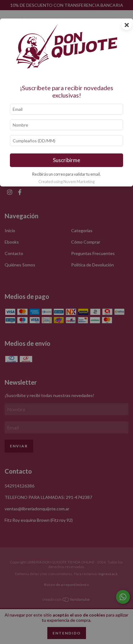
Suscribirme (66, 160)
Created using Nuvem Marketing (66, 181)
